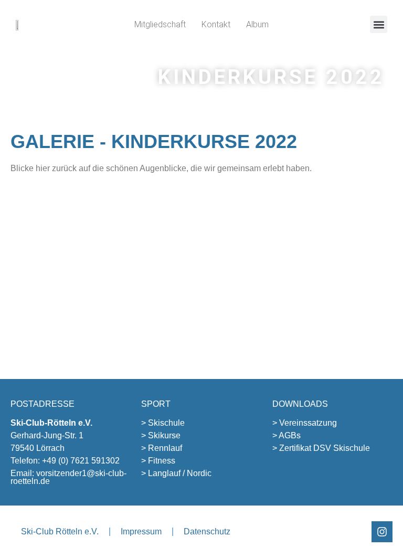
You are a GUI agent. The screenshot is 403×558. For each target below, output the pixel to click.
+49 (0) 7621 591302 (81, 460)
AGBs (290, 435)
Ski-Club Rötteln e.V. (60, 531)
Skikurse (164, 435)
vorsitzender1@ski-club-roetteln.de (68, 477)
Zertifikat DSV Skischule (324, 448)
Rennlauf (165, 448)
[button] (378, 24)
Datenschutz (207, 531)
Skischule (166, 422)
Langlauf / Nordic (179, 473)
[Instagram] (382, 531)
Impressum (141, 531)
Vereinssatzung (308, 422)
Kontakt (216, 24)
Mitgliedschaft (160, 24)
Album (257, 24)
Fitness (161, 460)
